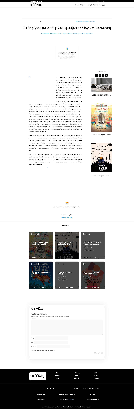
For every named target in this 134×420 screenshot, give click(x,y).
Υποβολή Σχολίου (98, 353)
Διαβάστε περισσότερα (36, 250)
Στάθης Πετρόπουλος (87, 33)
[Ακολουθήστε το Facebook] (96, 75)
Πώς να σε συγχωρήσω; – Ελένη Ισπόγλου (93, 276)
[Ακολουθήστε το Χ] (100, 75)
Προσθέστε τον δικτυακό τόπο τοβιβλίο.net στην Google (67, 53)
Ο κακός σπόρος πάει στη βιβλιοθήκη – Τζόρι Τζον (101, 135)
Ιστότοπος (33, 346)
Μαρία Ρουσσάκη (67, 33)
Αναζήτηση (102, 5)
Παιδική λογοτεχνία (89, 21)
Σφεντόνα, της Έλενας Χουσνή (67, 276)
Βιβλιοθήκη (95, 5)
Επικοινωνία (97, 1)
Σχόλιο (33, 319)
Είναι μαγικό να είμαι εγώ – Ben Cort (41, 276)
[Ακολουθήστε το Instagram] (106, 75)
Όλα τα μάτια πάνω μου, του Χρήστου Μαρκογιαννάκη (93, 246)
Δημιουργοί (89, 5)
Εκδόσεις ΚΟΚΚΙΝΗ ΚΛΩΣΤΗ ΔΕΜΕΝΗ (51, 33)
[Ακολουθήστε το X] (45, 388)
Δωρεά (103, 1)
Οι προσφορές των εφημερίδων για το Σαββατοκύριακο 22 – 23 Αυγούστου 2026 (101, 95)
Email (32, 342)
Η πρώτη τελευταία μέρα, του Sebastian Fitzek (101, 175)
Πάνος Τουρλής (77, 33)
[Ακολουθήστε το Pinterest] (103, 75)
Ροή (100, 1)
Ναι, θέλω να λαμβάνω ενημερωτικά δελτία (43, 350)
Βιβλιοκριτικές (80, 21)
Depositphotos (71, 399)
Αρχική (76, 5)
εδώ (79, 406)
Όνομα (33, 338)
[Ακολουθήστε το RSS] (53, 388)
